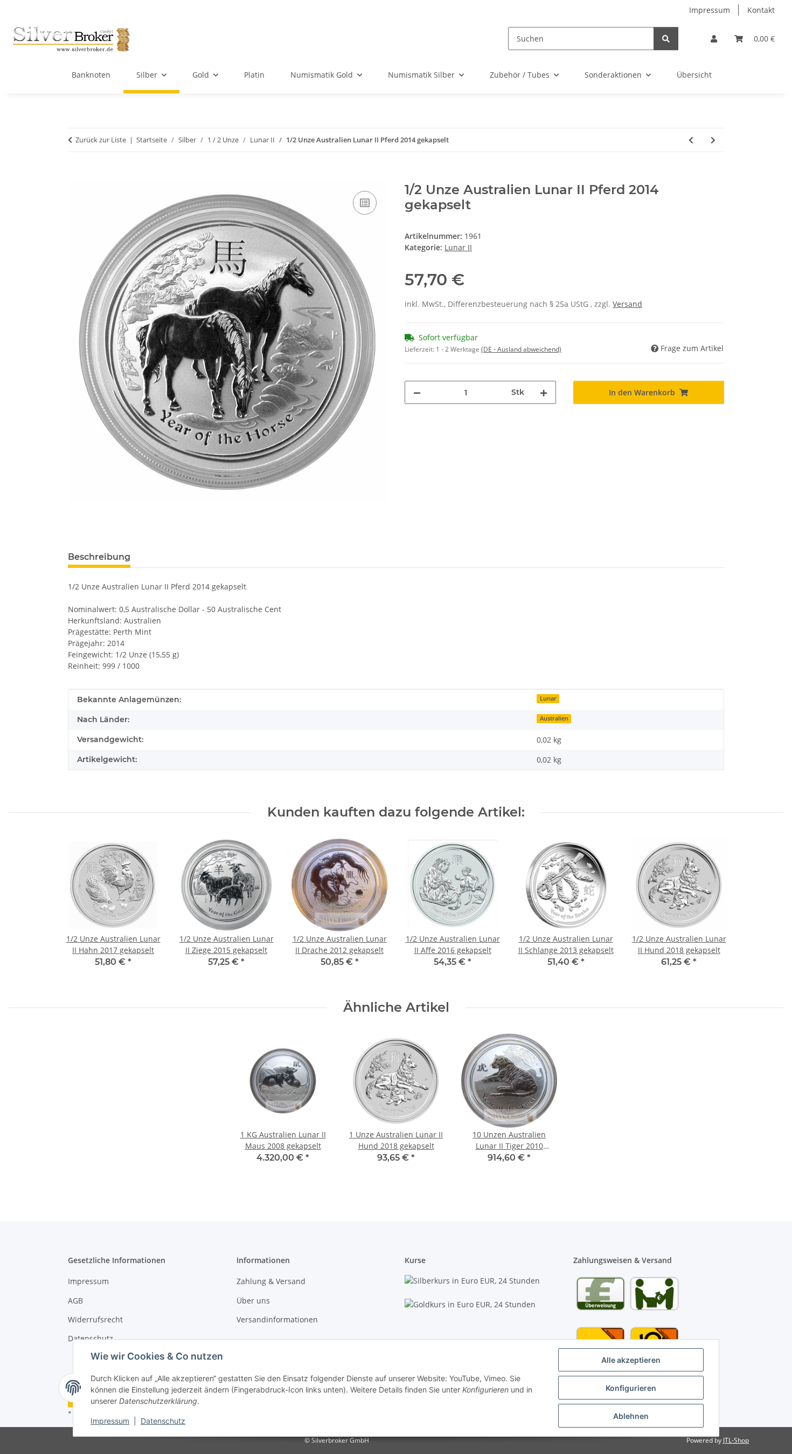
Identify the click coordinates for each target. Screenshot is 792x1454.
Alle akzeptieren (631, 1359)
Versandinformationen (277, 1319)
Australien (554, 718)
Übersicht (694, 75)
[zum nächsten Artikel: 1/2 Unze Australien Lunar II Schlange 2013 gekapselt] (713, 140)
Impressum (110, 1420)
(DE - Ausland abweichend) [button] (521, 349)
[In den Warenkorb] (76, 176)
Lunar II (458, 247)
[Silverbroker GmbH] (71, 38)
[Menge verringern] (417, 392)
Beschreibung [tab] (99, 557)
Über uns (253, 1300)
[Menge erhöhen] (543, 392)
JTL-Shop (736, 1440)
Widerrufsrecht (95, 1319)
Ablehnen (631, 1416)
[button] (714, 38)
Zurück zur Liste (100, 140)
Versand (627, 304)
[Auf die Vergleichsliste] (365, 203)
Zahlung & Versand (271, 1281)
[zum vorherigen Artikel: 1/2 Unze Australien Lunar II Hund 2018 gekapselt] (691, 140)
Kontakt (761, 10)
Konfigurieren (631, 1388)
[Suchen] (666, 38)
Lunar (548, 698)
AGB (75, 1300)
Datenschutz (163, 1420)
